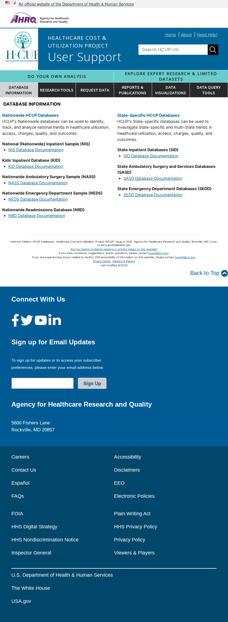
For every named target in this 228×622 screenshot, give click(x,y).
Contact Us (23, 470)
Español (20, 483)
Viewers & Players (123, 261)
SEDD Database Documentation (152, 194)
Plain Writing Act (132, 513)
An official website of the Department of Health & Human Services (76, 4)
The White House (30, 588)
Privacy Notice (102, 261)
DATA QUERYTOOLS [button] (209, 90)
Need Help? (207, 34)
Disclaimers (127, 470)
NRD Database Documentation (36, 215)
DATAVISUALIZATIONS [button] (170, 90)
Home (170, 34)
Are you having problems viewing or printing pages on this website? (114, 249)
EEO (119, 483)
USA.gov (21, 601)
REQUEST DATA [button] (95, 90)
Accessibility (127, 457)
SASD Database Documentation (152, 178)
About (186, 34)
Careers (20, 457)
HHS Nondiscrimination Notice (45, 540)
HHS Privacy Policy (135, 526)
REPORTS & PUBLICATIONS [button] (133, 90)
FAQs (17, 496)
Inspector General (31, 553)
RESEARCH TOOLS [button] (57, 90)
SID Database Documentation (150, 155)
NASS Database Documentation (38, 182)
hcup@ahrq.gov (158, 253)
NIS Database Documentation (35, 149)
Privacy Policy (129, 540)
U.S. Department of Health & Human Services (62, 575)
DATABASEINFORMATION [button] (19, 90)
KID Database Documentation (35, 166)
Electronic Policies (134, 496)
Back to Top (205, 273)
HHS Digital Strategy (34, 526)
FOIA (17, 513)
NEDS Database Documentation (38, 199)
